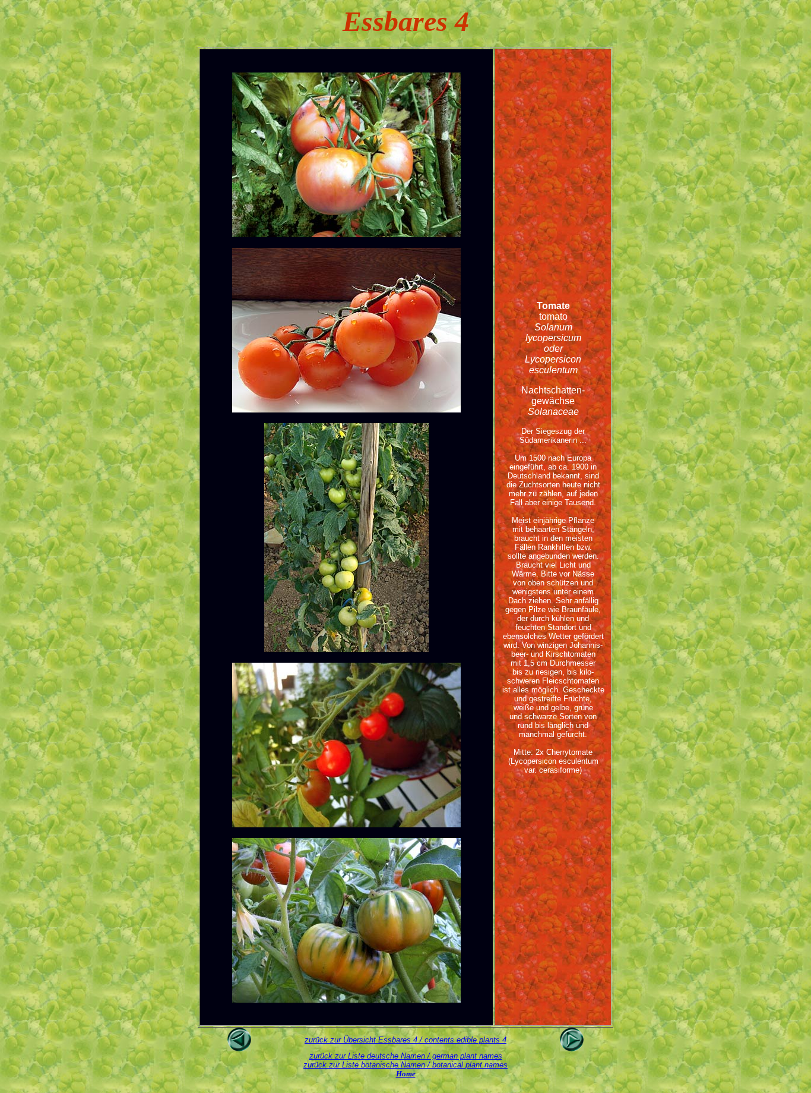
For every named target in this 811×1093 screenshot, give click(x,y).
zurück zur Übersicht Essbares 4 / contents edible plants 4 (405, 1039)
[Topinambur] (572, 1048)
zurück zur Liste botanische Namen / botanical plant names (405, 1064)
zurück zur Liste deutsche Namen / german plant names (405, 1055)
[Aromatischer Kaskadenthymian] (239, 1048)
